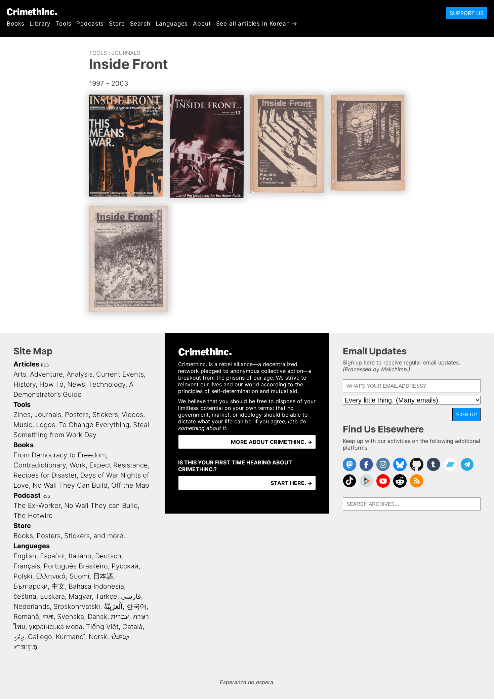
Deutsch (108, 556)
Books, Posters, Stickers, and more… (71, 536)
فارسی (131, 596)
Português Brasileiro (76, 566)
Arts (19, 374)
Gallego (40, 637)
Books (16, 23)
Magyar (80, 596)
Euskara (52, 596)
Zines (22, 415)
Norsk (98, 637)
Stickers (105, 415)
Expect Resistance (118, 465)
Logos (45, 425)
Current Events (120, 374)
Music (22, 425)
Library (40, 23)
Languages (172, 23)
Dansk (97, 617)
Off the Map (130, 485)
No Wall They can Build (101, 505)
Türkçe (106, 596)
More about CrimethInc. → (271, 442)
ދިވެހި (18, 637)
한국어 (136, 606)
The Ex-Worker (36, 505)
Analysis (79, 374)
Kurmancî (70, 637)
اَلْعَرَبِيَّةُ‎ (113, 606)
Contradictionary (39, 465)
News (76, 384)
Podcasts (90, 23)
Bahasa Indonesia (96, 586)
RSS (45, 365)
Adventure (46, 374)
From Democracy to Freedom (59, 455)
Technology (107, 384)
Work (78, 465)
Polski (22, 576)
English (24, 556)
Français (26, 566)
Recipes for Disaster (45, 475)
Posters (77, 415)
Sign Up (466, 414)
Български (30, 586)
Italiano (80, 556)
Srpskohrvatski (76, 606)
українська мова (55, 627)
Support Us (467, 13)
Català (132, 627)
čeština (24, 596)
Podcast (27, 495)
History (24, 384)
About (202, 23)
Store (117, 23)
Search (140, 23)
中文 (58, 586)
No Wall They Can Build (70, 485)
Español (52, 556)
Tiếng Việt (102, 627)
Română (26, 617)
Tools (63, 23)
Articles (26, 364)
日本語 (103, 576)
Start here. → (291, 483)
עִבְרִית (120, 617)
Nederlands (31, 606)
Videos (132, 415)
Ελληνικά (51, 576)
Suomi (79, 576)
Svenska (70, 617)
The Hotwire (33, 516)
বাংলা (48, 617)
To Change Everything (94, 425)
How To (51, 384)
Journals (126, 52)
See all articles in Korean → (257, 23)
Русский (125, 566)
